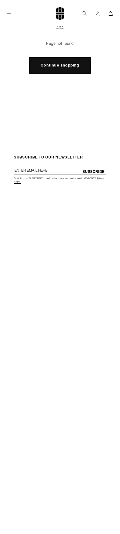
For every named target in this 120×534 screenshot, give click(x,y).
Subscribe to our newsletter (48, 157)
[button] (84, 13)
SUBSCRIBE (93, 172)
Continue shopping (60, 65)
